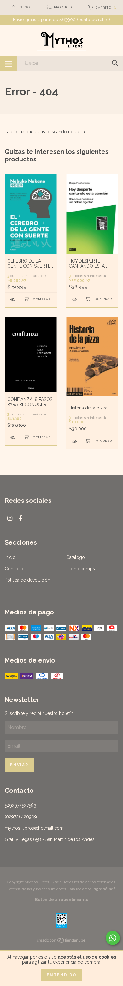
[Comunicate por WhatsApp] (113, 938)
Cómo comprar (82, 568)
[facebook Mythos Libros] (20, 518)
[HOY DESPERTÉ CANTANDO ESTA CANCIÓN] (75, 299)
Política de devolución (27, 580)
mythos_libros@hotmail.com (34, 828)
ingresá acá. (104, 889)
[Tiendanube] (61, 941)
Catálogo (75, 557)
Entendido (62, 975)
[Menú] (8, 63)
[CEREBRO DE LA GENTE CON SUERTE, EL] (13, 300)
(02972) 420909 (21, 816)
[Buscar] (114, 62)
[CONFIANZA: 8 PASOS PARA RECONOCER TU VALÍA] (13, 438)
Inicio (10, 557)
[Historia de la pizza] (75, 441)
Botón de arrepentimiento (61, 899)
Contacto (14, 568)
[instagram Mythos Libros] (10, 518)
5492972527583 (20, 805)
